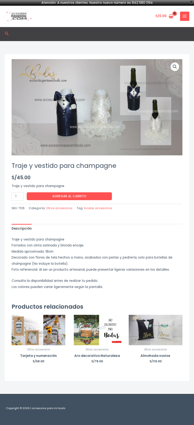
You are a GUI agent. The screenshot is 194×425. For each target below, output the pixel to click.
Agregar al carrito (69, 196)
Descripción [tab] (22, 228)
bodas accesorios (98, 208)
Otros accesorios (59, 208)
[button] (7, 34)
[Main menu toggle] (184, 16)
